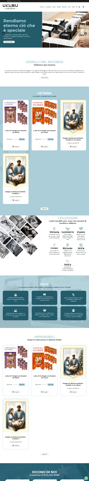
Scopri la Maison (9, 42)
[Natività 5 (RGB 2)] (73, 100)
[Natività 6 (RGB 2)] (16, 154)
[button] (76, 6)
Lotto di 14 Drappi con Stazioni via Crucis (44, 131)
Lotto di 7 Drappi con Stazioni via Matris (15, 131)
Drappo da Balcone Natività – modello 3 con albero (73, 139)
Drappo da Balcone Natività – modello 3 (15, 192)
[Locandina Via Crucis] (44, 100)
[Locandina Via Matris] (16, 100)
